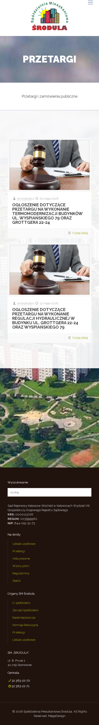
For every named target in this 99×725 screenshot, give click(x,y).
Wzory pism (20, 566)
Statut (16, 580)
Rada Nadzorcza (23, 617)
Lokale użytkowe (23, 543)
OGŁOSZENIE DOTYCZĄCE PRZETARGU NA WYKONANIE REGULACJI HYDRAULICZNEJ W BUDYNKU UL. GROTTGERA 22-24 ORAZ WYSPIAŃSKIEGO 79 (45, 318)
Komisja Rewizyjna (25, 625)
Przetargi (18, 551)
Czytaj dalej (80, 233)
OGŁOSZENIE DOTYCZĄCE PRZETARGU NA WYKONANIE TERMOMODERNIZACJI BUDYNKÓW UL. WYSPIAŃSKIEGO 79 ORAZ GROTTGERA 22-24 (47, 213)
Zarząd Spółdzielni (25, 610)
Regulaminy (20, 573)
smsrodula (24, 198)
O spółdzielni (21, 603)
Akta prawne (21, 558)
